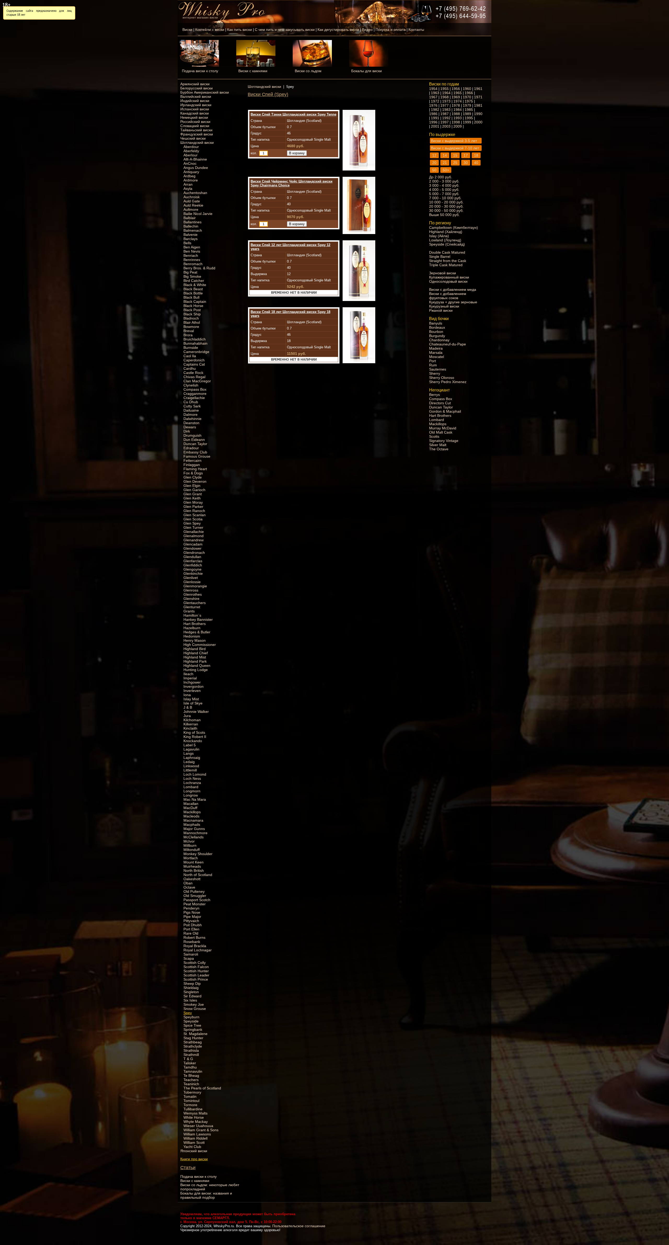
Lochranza (192, 783)
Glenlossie (192, 582)
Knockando (192, 741)
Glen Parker (193, 506)
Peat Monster (194, 904)
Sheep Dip (192, 983)
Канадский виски (194, 113)
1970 (467, 97)
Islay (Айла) (439, 236)
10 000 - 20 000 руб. (446, 202)
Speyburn (191, 1017)
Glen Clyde (192, 477)
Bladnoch (191, 318)
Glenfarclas (192, 561)
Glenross (190, 590)
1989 (467, 114)
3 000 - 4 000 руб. (444, 185)
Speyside (191, 1021)
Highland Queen (196, 665)
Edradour (191, 448)
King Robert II (194, 737)
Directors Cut (440, 403)
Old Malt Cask (440, 432)
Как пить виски (239, 29)
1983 (446, 109)
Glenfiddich (192, 565)
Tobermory (192, 1092)
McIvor (189, 841)
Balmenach (192, 230)
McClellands (193, 837)
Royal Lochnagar (197, 950)
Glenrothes (192, 594)
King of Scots (194, 732)
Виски (187, 29)
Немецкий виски (194, 117)
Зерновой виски (442, 273)
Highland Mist (194, 657)
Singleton (191, 992)
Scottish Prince (195, 979)
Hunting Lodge (195, 670)
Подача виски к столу (200, 71)
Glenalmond (193, 536)
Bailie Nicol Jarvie (197, 214)
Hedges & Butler (196, 632)
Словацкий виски (194, 126)
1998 (456, 122)
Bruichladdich (194, 339)
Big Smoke (192, 276)
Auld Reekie (193, 205)
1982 (435, 109)
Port (432, 361)
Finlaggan (191, 465)
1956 (456, 89)
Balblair (189, 218)
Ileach (188, 674)
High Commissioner (199, 645)
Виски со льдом (308, 71)
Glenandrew (193, 540)
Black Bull (191, 297)
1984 (457, 109)
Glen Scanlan (194, 515)
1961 (478, 89)
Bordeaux (437, 327)
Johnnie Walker (196, 711)
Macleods (191, 816)
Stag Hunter (193, 1038)
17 (466, 155)
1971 (478, 97)
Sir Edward (192, 996)
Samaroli (190, 954)
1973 (446, 101)
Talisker (189, 1063)
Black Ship (192, 314)
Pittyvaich (191, 921)
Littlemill (190, 770)
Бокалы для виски (366, 71)
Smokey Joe (193, 1004)
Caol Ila (189, 356)
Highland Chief (195, 653)
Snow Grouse (194, 1009)
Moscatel (436, 357)
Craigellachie (194, 398)
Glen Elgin (191, 486)
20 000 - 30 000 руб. (446, 206)
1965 (457, 93)
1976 (433, 105)
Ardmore (190, 180)
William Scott (194, 1142)
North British (193, 870)
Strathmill (191, 1055)
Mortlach (190, 858)
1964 (446, 93)
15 (455, 155)
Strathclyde (192, 1046)
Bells (187, 243)
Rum (433, 365)
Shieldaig (191, 988)
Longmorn (191, 791)
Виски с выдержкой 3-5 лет (454, 141)
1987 (444, 114)
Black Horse (193, 306)
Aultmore (190, 209)
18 (476, 155)
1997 (444, 122)
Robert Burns (194, 937)
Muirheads (192, 866)
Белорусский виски (196, 88)
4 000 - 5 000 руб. (444, 189)
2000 (478, 122)
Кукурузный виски (444, 306)
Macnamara (193, 820)
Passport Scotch (196, 900)
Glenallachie (193, 532)
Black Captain (194, 301)
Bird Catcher (193, 280)
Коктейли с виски (209, 29)
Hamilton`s (192, 615)
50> (446, 170)
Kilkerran (190, 724)
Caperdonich (194, 360)
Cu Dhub (190, 402)
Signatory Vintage (443, 441)
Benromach (193, 264)
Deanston (191, 423)
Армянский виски (195, 84)
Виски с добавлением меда (452, 289)
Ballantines (192, 222)
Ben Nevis (191, 251)
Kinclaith (190, 728)
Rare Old (190, 933)
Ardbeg (189, 176)
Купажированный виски (449, 277)
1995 (469, 118)
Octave (189, 887)
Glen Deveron (194, 481)
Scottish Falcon (196, 967)
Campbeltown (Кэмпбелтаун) (453, 227)
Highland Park (195, 661)
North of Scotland (197, 875)
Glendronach (194, 552)
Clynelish (190, 385)
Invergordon (193, 686)
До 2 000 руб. (440, 177)
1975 (469, 101)
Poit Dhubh (192, 925)
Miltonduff (191, 850)
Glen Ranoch (194, 511)
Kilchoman (192, 720)
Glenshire (191, 598)
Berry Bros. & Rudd (199, 268)
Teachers (191, 1080)
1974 (457, 101)
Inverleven (192, 691)
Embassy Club (195, 452)
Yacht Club (192, 1147)
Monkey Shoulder (197, 854)
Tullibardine (193, 1109)
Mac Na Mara (194, 799)
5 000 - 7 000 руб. (444, 194)
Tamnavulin (192, 1071)
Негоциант (439, 390)
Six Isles (190, 1000)
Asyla (187, 188)
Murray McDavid (442, 428)
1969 (456, 97)
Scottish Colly (194, 962)
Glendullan (192, 557)
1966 (469, 93)
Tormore (190, 1105)
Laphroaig (191, 757)
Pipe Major (192, 916)
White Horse (193, 1117)
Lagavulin (191, 749)
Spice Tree (192, 1025)
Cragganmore (194, 393)
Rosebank (191, 942)
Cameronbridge (196, 352)
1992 (446, 118)
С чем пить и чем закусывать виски (285, 29)
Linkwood (191, 766)
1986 (433, 114)
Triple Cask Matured (446, 265)
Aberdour (191, 147)
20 (434, 163)
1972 (435, 101)
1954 (433, 89)
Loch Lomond (194, 774)
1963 (435, 93)
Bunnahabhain (195, 343)
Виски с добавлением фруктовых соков (447, 296)
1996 (433, 122)
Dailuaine (191, 410)
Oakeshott (191, 879)
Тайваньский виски (196, 130)
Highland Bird (194, 649)
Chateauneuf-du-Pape (447, 344)
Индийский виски (194, 101)
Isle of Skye (193, 703)
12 (434, 155)
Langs (188, 753)
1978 (456, 105)
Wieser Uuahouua (198, 1126)
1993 (457, 118)
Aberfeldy (191, 151)
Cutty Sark (192, 406)
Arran (188, 184)
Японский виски (193, 1151)
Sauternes (437, 369)
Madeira (436, 348)
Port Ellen (191, 929)
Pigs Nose (191, 912)
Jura (187, 716)
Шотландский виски (197, 142)
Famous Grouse (196, 456)
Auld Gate (191, 201)
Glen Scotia (193, 519)
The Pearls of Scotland (202, 1088)
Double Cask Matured (447, 252)
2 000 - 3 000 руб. (444, 181)
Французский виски (196, 134)
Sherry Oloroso (441, 378)
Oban (188, 883)
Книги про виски (194, 1159)
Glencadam (193, 544)
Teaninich (191, 1084)
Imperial (190, 678)
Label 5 (189, 745)
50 (434, 170)
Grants (189, 611)
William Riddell (195, 1138)
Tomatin (190, 1096)
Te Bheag (191, 1075)
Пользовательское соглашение (298, 1226)
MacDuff (190, 808)
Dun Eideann (194, 439)
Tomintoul (191, 1101)
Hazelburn (191, 628)
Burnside (190, 347)
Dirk (186, 431)
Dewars (189, 427)
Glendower (192, 548)
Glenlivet (190, 578)
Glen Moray (193, 502)
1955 (444, 89)
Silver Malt (437, 445)
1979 (467, 105)
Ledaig (189, 762)
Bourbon (436, 331)
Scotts (434, 436)
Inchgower (192, 682)
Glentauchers (194, 603)
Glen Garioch (194, 490)
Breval (188, 331)
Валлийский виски (195, 96)
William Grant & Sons (200, 1130)
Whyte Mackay (195, 1121)
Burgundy (437, 336)
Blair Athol (191, 322)
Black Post (192, 310)
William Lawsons (197, 1134)
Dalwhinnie (192, 419)
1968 (444, 97)
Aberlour (190, 155)
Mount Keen (193, 862)
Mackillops (192, 812)
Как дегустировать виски (338, 29)
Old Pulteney (194, 891)
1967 (433, 97)
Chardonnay (439, 340)
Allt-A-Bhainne (195, 159)
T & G (188, 1059)
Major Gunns (194, 829)
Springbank (192, 1029)
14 (445, 155)
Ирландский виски (195, 105)
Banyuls (435, 323)
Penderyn (191, 908)
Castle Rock (193, 373)
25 (455, 163)
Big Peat (190, 272)
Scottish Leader (196, 975)
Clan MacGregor (197, 381)
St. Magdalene (195, 1034)
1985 (469, 109)
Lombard (190, 787)
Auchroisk (191, 197)
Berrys (434, 395)
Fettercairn (192, 460)
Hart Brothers (194, 624)
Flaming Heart (195, 469)
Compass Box (194, 389)
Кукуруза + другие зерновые (453, 302)
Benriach (190, 255)
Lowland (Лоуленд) (445, 240)
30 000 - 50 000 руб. (446, 210)
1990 (478, 114)
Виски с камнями (252, 71)
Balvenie (190, 234)
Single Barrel (439, 256)
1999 (467, 122)
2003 (446, 126)
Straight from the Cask (447, 261)
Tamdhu (190, 1067)
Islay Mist (191, 699)
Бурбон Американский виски (204, 92)
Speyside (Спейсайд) (447, 244)
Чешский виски (193, 138)
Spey (187, 1013)
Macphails (191, 824)
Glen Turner (193, 527)
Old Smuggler (194, 896)
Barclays (190, 239)
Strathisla (191, 1050)
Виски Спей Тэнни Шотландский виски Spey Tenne (293, 114)
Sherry (434, 373)
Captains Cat (194, 364)
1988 (456, 114)
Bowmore (191, 327)
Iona (187, 695)
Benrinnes (191, 260)
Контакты (416, 29)
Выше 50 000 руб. (444, 215)
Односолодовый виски (448, 281)
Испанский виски (194, 109)
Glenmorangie (195, 586)
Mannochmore (195, 833)
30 (466, 163)
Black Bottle (193, 293)
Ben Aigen (191, 247)
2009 (457, 126)
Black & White (194, 285)
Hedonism (191, 636)
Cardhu (189, 368)
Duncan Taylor (195, 444)
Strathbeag (192, 1042)
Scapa (188, 958)
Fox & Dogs (193, 473)
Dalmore (190, 414)
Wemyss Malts (195, 1113)
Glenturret (191, 607)
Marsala (435, 352)
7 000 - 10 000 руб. (445, 198)
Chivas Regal (194, 377)
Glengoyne (192, 569)
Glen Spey (192, 523)
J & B (187, 707)
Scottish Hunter (196, 971)
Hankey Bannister (198, 619)
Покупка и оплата (391, 29)
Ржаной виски (441, 310)
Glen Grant (192, 494)
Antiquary (191, 172)
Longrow (190, 795)
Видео (367, 29)
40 (476, 163)
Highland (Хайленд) (445, 232)
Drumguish (192, 435)
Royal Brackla (194, 946)
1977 (444, 105)
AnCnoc (190, 163)
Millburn (190, 845)
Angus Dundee (195, 168)
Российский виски (195, 122)
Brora (188, 335)
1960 (467, 89)
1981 (478, 105)
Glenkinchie (193, 573)
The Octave (438, 449)
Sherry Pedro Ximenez (447, 382)
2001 (435, 126)
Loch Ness (192, 778)
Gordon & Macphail (445, 411)
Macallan (190, 803)
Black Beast (193, 289)
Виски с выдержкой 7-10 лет (455, 148)
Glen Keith (192, 498)
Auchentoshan (195, 193)
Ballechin (190, 226)
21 (445, 163)
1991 (435, 118)
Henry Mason (194, 640)
